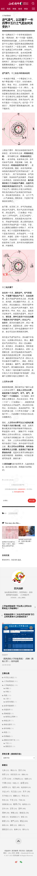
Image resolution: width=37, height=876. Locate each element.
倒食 (25, 774)
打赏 (33, 500)
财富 (24, 817)
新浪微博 (14, 851)
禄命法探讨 (8, 724)
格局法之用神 (10, 717)
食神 (17, 829)
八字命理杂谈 (6, 15)
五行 (22, 770)
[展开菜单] (33, 9)
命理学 (6, 787)
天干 (26, 792)
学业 (25, 796)
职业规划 (15, 817)
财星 (5, 821)
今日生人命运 (9, 677)
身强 (5, 825)
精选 (5, 732)
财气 (14, 821)
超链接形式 (21, 489)
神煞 (14, 9)
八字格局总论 (9, 685)
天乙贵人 (16, 792)
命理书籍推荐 (9, 706)
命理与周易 (9, 702)
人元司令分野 (13, 513)
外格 (7, 691)
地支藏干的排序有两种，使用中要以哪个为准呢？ (24, 541)
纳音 (5, 817)
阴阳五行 (8, 746)
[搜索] (33, 3)
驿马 (25, 829)
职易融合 (7, 736)
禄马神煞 (7, 728)
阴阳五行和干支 (9, 740)
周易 (8, 9)
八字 (6, 779)
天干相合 (7, 796)
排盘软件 (5, 655)
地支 (16, 787)
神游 (26, 9)
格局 (20, 9)
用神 (5, 813)
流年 (22, 808)
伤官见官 (15, 774)
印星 (16, 783)
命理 (24, 783)
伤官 (5, 774)
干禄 (22, 800)
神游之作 (7, 720)
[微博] (16, 862)
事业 (13, 770)
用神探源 (7, 713)
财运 (24, 821)
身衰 (21, 825)
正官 (13, 809)
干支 (7, 743)
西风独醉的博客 (19, 492)
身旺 (13, 825)
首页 (3, 9)
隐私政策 (29, 851)
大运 (5, 792)
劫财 (28, 779)
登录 (19, 560)
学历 (5, 800)
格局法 (26, 804)
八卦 (7, 699)
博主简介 (22, 851)
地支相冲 (26, 787)
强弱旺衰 (7, 804)
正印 (5, 809)
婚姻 (16, 796)
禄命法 (24, 813)
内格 (7, 688)
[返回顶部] (18, 841)
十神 (6, 783)
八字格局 (18, 779)
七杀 (5, 770)
